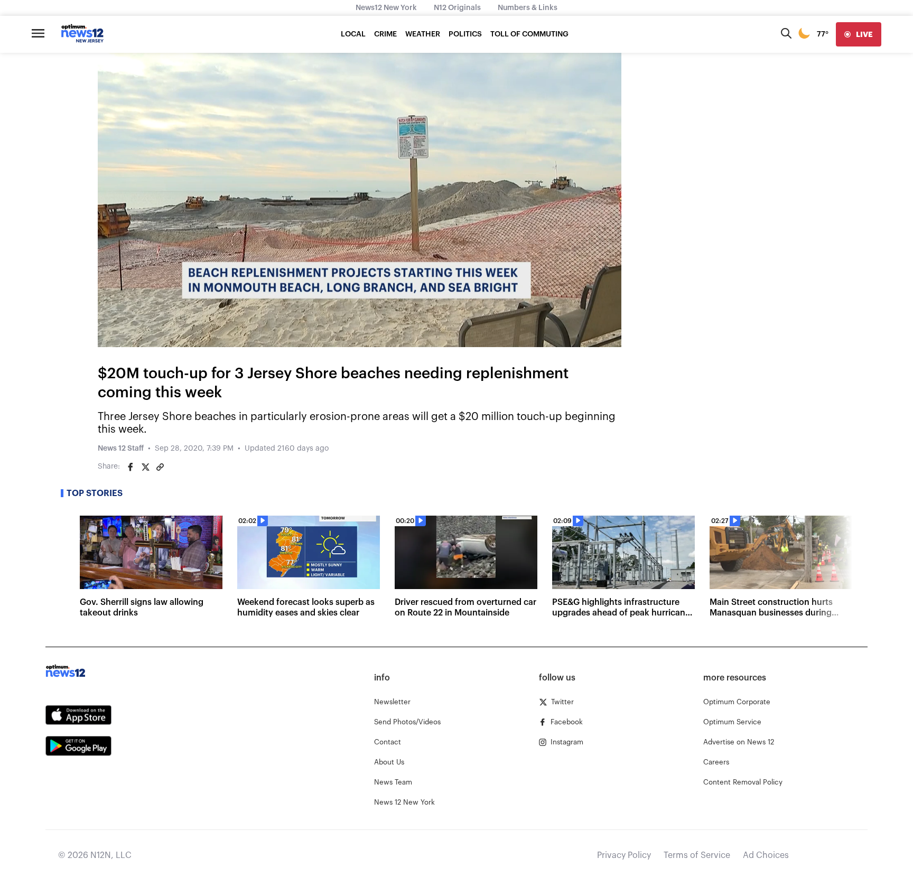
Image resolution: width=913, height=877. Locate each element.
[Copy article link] (160, 467)
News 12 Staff (121, 448)
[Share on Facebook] (130, 467)
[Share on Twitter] (145, 467)
